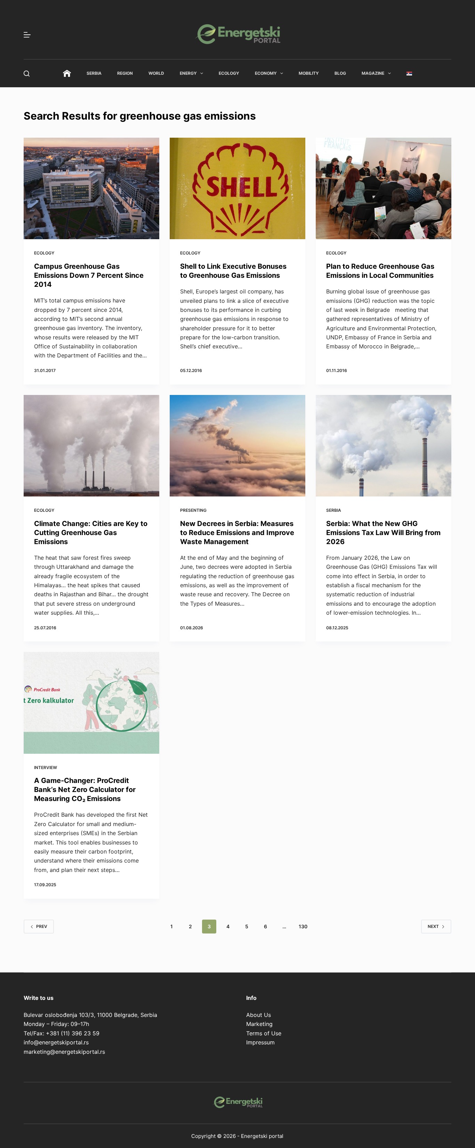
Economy (266, 73)
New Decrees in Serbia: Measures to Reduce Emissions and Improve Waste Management (237, 532)
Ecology (229, 73)
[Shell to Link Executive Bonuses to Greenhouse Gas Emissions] (237, 188)
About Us (258, 1014)
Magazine (373, 73)
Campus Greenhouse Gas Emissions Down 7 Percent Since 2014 (89, 275)
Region (125, 73)
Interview (45, 767)
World (156, 73)
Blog (340, 73)
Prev (41, 926)
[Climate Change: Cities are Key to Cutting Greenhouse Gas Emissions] (91, 445)
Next (433, 926)
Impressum (260, 1042)
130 (303, 926)
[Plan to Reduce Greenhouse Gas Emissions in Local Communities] (383, 188)
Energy (188, 73)
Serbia (94, 73)
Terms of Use (263, 1033)
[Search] (27, 73)
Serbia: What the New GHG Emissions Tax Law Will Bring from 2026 (383, 532)
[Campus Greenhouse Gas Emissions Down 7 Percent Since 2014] (91, 188)
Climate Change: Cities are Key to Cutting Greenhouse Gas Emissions (90, 532)
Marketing (259, 1023)
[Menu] (27, 34)
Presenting (193, 510)
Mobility (309, 73)
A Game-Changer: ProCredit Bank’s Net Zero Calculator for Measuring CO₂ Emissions (85, 789)
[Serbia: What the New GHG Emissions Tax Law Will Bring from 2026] (383, 445)
